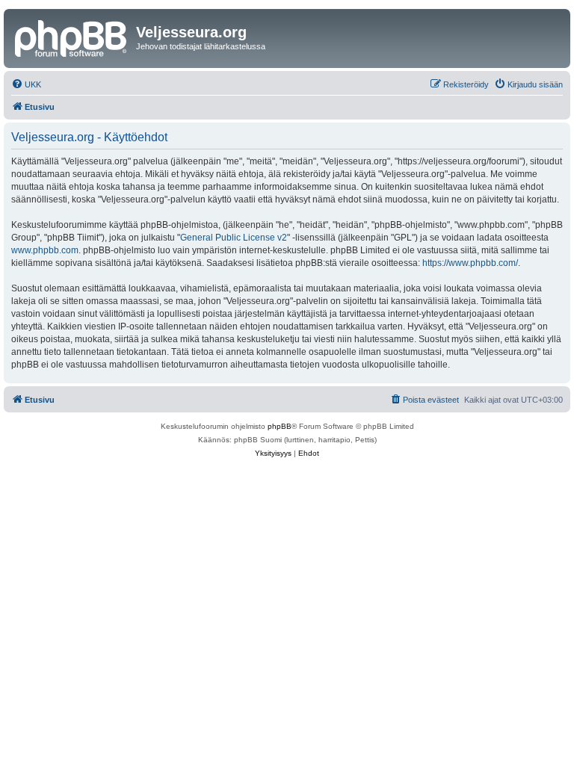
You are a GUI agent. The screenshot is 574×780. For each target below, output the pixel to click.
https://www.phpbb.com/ (470, 263)
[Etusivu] (71, 37)
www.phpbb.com (44, 250)
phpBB (279, 426)
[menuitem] (26, 84)
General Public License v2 (233, 237)
